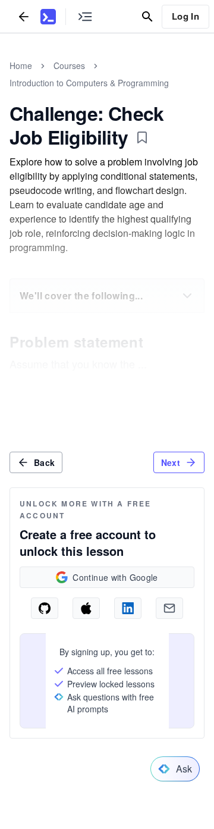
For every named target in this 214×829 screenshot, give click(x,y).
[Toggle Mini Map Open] (85, 16)
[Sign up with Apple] (86, 608)
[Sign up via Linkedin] (127, 608)
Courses (69, 65)
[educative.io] (48, 16)
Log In (185, 16)
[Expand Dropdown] (187, 295)
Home (21, 65)
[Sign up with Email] (169, 608)
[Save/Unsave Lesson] (142, 137)
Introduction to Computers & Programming (89, 83)
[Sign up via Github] (44, 608)
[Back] (24, 16)
